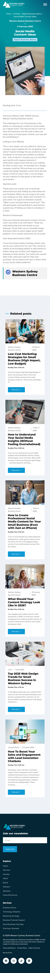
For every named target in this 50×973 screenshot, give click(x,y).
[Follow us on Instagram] (14, 961)
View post (15, 390)
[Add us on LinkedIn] (29, 961)
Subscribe (10, 849)
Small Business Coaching (13, 924)
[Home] (13, 7)
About (5, 878)
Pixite (10, 953)
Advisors (6, 887)
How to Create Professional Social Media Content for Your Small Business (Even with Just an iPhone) (24, 522)
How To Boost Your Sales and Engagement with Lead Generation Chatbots (24, 756)
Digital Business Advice (25, 39)
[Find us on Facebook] (6, 961)
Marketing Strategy (11, 916)
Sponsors (7, 891)
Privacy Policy (22, 948)
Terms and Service (9, 948)
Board (5, 883)
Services (6, 870)
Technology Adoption (11, 912)
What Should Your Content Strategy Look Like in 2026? (24, 602)
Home (5, 866)
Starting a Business (11, 928)
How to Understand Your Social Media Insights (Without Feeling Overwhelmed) (24, 439)
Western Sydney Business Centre (25, 935)
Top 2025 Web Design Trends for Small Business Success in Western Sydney (23, 678)
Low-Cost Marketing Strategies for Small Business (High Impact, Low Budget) (24, 358)
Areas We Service (10, 895)
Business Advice (9, 908)
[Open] (45, 4)
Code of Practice (34, 948)
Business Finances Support (14, 920)
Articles (6, 874)
